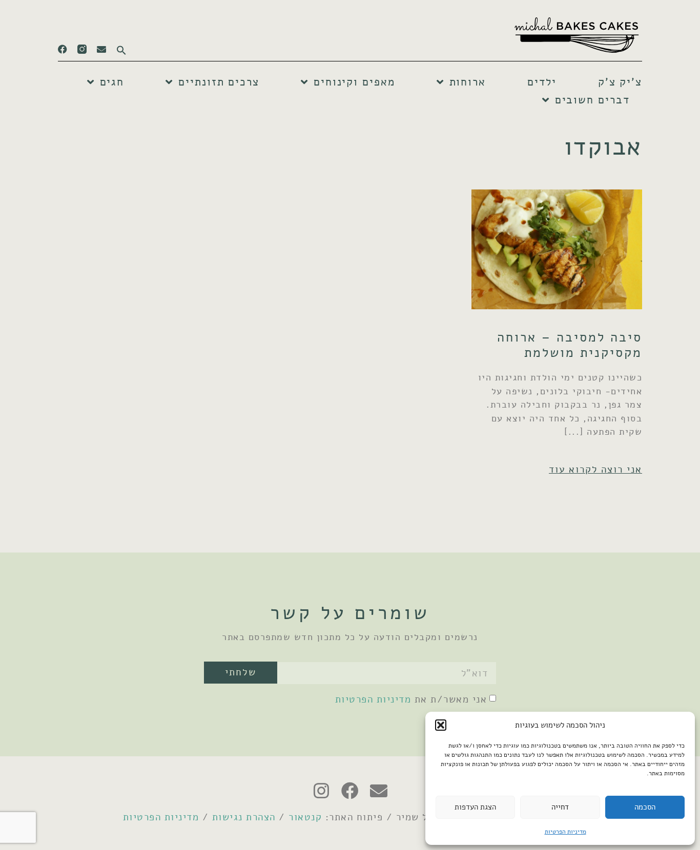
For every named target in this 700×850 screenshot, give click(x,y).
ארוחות (467, 82)
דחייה (560, 807)
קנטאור (305, 817)
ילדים (542, 82)
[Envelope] (101, 49)
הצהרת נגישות (244, 817)
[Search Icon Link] (116, 47)
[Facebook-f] (62, 49)
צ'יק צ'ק (620, 82)
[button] (441, 725)
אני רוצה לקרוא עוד (595, 469)
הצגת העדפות (475, 807)
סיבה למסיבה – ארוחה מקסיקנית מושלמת (569, 345)
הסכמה (644, 807)
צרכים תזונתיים (218, 82)
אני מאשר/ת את (411, 699)
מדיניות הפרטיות (565, 831)
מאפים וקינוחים (354, 82)
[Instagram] (321, 790)
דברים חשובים (592, 100)
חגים (112, 82)
